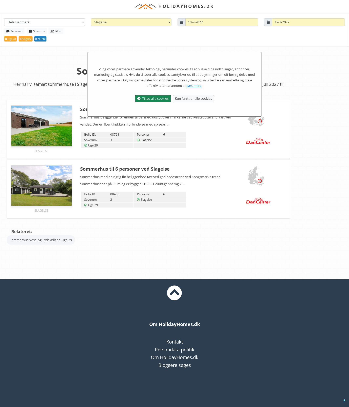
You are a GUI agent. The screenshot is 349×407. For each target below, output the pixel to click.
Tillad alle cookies (155, 98)
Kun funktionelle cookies (193, 98)
